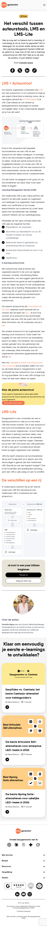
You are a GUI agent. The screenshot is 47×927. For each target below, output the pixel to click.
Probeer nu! (23, 575)
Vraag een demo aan (23, 581)
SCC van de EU (23, 903)
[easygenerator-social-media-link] (17, 894)
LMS (41, 90)
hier (3, 325)
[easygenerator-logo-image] (9, 5)
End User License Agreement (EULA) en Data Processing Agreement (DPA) (23, 907)
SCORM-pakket (29, 99)
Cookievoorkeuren (23, 911)
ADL (27, 312)
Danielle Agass (26, 62)
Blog (24, 16)
